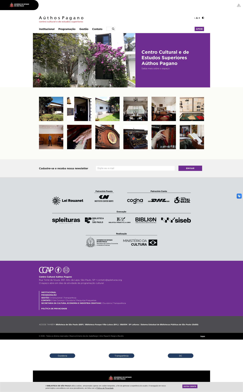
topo (202, 336)
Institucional (47, 29)
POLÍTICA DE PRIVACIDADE (54, 309)
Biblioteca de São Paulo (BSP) (70, 324)
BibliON (123, 324)
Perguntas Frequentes (86, 300)
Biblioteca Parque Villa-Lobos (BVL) (102, 324)
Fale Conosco (59, 300)
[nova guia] (239, 5)
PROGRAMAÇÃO (49, 295)
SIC (180, 355)
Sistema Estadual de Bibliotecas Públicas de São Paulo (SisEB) (169, 324)
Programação (66, 29)
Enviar (190, 168)
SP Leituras (134, 324)
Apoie (199, 29)
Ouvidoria (70, 300)
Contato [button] (97, 29)
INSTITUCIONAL (48, 292)
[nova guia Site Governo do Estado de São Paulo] (20, 5)
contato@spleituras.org (109, 280)
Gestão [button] (83, 29)
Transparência (70, 298)
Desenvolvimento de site (79, 336)
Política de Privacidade (104, 388)
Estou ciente (190, 386)
